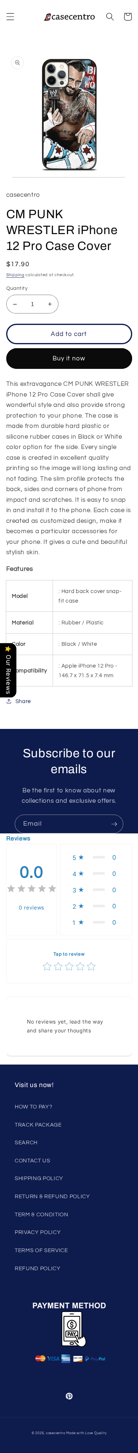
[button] (10, 16)
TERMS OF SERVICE (41, 1250)
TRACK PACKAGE (38, 1125)
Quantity (17, 288)
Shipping (15, 275)
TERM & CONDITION (41, 1214)
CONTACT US (32, 1161)
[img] (32, 889)
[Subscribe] (114, 824)
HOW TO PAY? (33, 1107)
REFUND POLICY (38, 1268)
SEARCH (26, 1142)
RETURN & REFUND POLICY (52, 1196)
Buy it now (69, 358)
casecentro (56, 1433)
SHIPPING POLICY (39, 1178)
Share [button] (23, 701)
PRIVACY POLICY (38, 1232)
